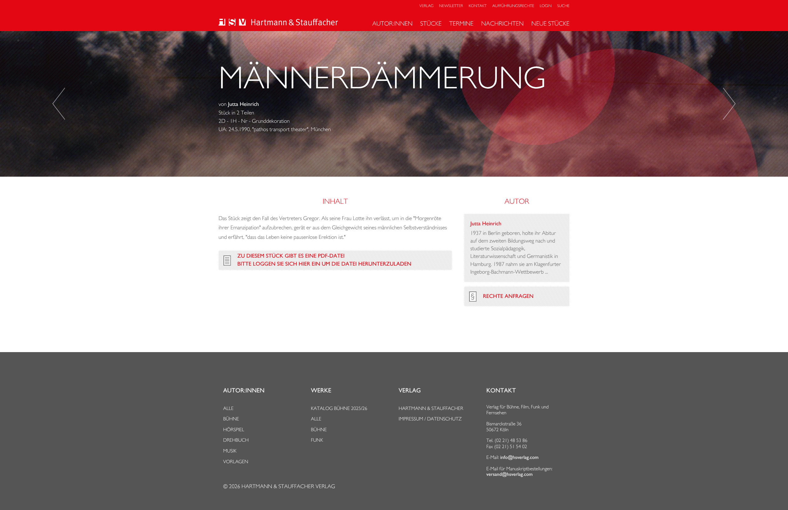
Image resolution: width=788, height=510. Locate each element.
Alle (228, 408)
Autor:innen (392, 23)
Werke (321, 390)
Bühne (231, 419)
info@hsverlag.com (519, 457)
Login (546, 6)
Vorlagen (235, 461)
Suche (563, 6)
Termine (461, 23)
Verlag (427, 6)
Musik (229, 451)
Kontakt (477, 6)
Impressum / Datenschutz (430, 419)
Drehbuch (236, 440)
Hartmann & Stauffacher (431, 408)
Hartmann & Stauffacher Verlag (288, 486)
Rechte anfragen (508, 296)
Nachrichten (502, 23)
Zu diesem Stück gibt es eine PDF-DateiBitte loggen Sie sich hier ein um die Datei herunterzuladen (324, 260)
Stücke (430, 23)
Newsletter (451, 6)
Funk (317, 440)
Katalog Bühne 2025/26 (339, 408)
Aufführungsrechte (513, 6)
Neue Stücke (550, 23)
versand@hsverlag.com (509, 474)
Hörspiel (233, 429)
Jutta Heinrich (243, 104)
